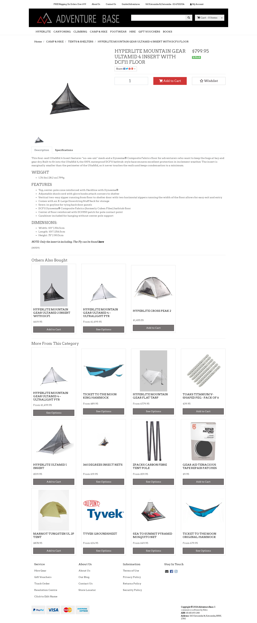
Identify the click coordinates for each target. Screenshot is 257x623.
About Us (96, 4)
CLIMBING (80, 31)
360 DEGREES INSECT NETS (103, 464)
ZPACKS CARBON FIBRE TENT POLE (150, 466)
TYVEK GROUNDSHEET (100, 533)
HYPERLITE (43, 31)
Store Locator (87, 590)
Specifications (64, 150)
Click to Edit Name (45, 596)
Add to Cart (172, 81)
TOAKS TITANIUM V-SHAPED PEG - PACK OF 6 (201, 396)
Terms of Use (131, 570)
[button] (209, 81)
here (101, 241)
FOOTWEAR (118, 31)
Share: (119, 68)
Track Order (42, 583)
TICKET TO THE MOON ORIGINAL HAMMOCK (199, 535)
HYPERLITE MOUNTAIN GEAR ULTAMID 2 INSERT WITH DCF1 (51, 313)
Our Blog (83, 577)
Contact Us (111, 4)
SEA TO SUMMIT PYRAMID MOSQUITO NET (152, 535)
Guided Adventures (131, 4)
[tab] (41, 150)
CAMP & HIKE (98, 31)
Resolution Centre (45, 590)
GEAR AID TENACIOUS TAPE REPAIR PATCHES (200, 466)
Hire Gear (40, 570)
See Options (103, 329)
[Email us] (167, 571)
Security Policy (132, 590)
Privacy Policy (132, 577)
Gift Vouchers (42, 577)
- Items (209, 17)
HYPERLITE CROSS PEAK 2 (152, 310)
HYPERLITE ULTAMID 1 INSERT (50, 466)
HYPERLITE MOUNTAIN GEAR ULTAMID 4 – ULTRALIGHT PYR (100, 313)
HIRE (132, 31)
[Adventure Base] (78, 17)
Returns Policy (132, 583)
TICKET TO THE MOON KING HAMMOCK (100, 396)
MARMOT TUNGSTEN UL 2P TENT (53, 535)
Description (41, 150)
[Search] (188, 18)
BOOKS (167, 31)
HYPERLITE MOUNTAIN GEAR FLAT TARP (150, 396)
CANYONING (62, 31)
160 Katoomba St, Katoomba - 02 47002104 (164, 4)
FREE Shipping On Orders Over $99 (69, 4)
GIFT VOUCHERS (149, 31)
